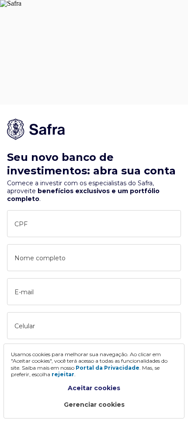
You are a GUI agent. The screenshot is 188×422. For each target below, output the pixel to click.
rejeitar (63, 374)
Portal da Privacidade (107, 367)
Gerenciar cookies (94, 404)
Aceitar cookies (94, 388)
